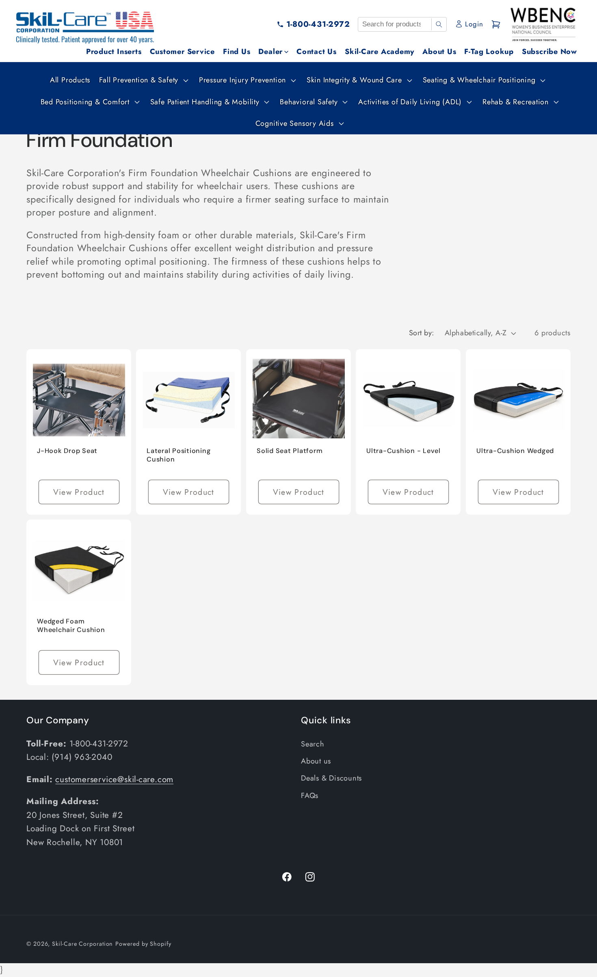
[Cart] (496, 24)
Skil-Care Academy (379, 51)
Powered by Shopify (143, 944)
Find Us (236, 51)
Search (312, 744)
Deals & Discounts (331, 778)
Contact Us (316, 51)
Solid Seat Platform (289, 450)
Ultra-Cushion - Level (403, 450)
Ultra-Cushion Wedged (515, 450)
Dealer (270, 51)
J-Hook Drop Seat (67, 450)
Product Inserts (114, 51)
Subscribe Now (549, 51)
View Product (79, 492)
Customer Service (182, 51)
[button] (143, 80)
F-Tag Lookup (488, 51)
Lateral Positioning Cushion (178, 455)
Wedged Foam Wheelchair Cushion (71, 625)
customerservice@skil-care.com (114, 779)
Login (474, 24)
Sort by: (421, 333)
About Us (439, 51)
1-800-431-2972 (318, 24)
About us (316, 761)
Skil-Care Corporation (82, 944)
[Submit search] (438, 24)
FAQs (309, 795)
